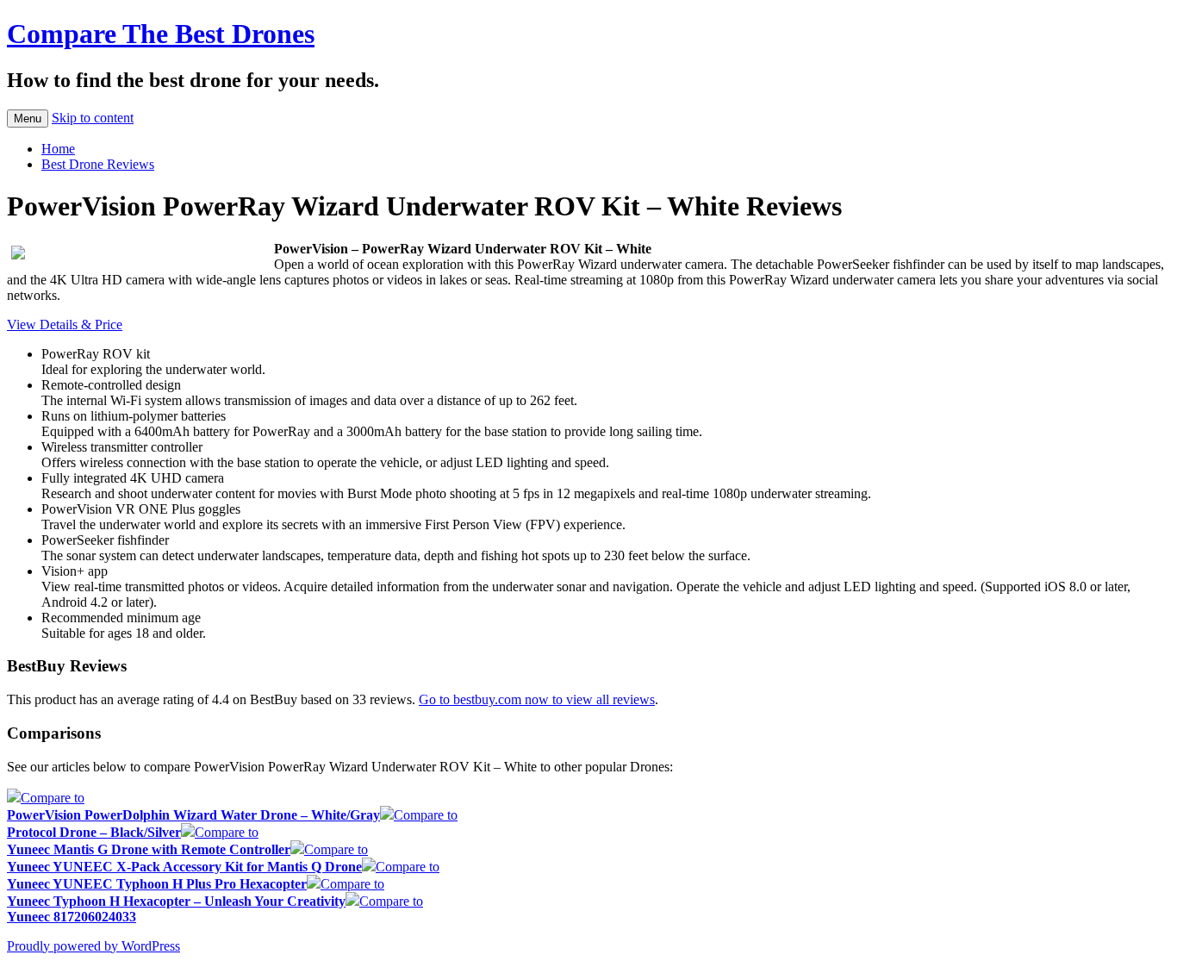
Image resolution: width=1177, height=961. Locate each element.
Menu (27, 118)
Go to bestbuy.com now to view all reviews (537, 699)
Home (58, 148)
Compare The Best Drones (160, 33)
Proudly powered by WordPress (93, 946)
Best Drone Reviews (97, 164)
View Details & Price (64, 324)
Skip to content (93, 117)
